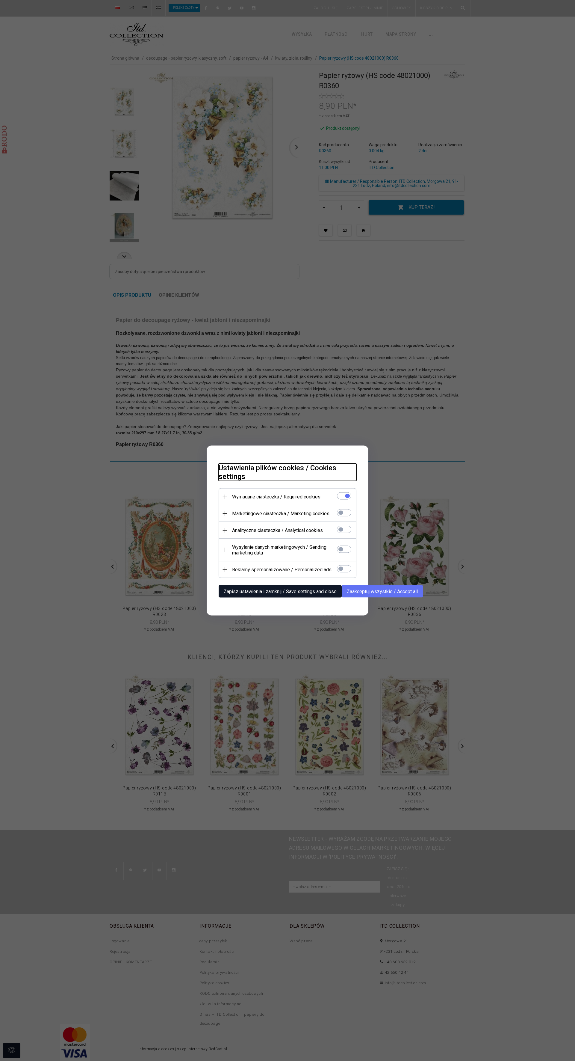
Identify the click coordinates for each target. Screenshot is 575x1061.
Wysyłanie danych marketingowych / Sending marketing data (279, 550)
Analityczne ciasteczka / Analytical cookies (277, 530)
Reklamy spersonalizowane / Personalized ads (282, 569)
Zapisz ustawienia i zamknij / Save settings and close (280, 591)
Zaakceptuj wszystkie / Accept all (382, 591)
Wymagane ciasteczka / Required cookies (276, 497)
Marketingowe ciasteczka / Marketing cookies (280, 513)
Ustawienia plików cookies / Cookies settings (277, 472)
